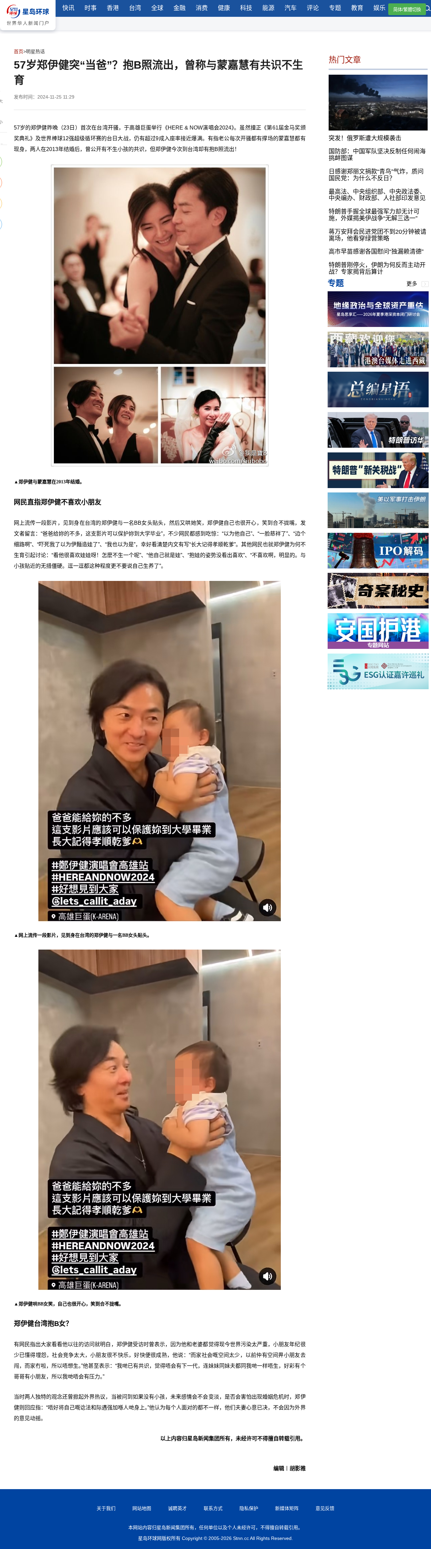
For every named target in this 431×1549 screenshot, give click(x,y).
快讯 (68, 8)
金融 (179, 8)
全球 (157, 8)
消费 (202, 8)
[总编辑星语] (378, 405)
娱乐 (379, 8)
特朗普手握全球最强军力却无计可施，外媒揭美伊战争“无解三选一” (374, 215)
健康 (224, 8)
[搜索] (427, 9)
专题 (335, 8)
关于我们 (106, 1508)
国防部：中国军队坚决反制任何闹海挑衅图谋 (377, 154)
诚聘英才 (177, 1508)
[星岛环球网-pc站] (28, 32)
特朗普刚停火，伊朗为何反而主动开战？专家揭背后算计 (377, 268)
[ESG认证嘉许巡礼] (378, 687)
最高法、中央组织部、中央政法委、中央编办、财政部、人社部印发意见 (377, 194)
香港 (113, 8)
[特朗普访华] (378, 446)
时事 (91, 8)
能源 (268, 8)
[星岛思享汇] (378, 325)
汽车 (291, 8)
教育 (357, 8)
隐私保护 (248, 1508)
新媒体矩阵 (287, 1508)
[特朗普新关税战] (378, 486)
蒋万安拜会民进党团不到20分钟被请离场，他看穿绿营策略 (377, 235)
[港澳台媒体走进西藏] (378, 365)
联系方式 (213, 1508)
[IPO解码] (378, 566)
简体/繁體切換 (407, 9)
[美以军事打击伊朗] (378, 526)
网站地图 (141, 1508)
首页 (18, 51)
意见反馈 (325, 1508)
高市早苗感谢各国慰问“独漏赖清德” (376, 251)
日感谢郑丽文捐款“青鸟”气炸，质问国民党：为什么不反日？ (376, 175)
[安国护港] (378, 647)
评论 (313, 8)
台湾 (135, 8)
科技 (246, 8)
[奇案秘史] (378, 607)
